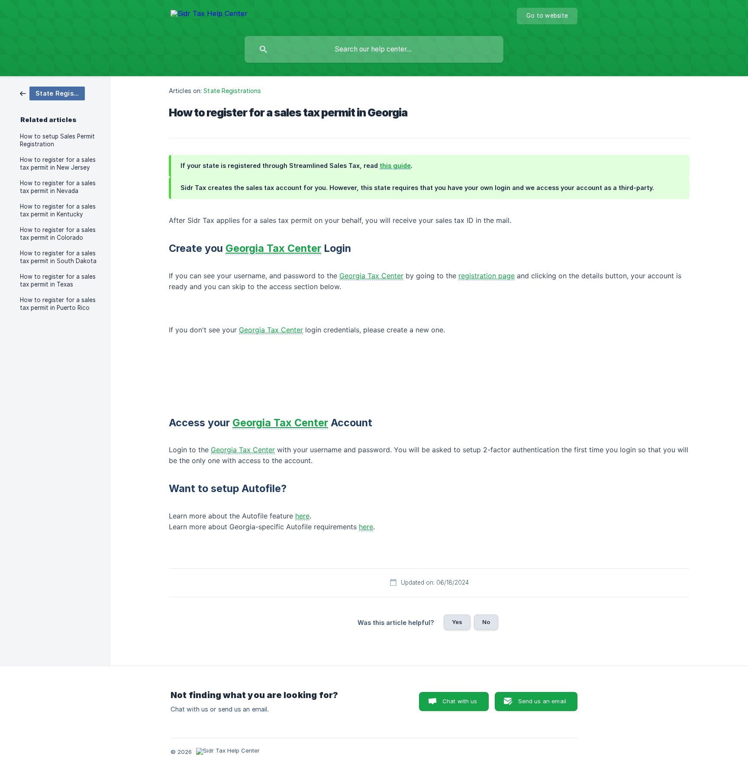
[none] (209, 15)
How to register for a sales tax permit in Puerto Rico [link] (58, 303)
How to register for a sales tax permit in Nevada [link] (58, 187)
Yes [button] (457, 621)
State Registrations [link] (232, 90)
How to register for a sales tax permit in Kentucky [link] (58, 210)
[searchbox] (374, 49)
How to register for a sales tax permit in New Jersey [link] (58, 163)
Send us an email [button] (542, 701)
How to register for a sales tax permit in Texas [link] (58, 280)
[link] (52, 93)
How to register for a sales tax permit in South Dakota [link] (58, 257)
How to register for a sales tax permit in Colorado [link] (58, 233)
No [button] (486, 621)
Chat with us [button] (459, 701)
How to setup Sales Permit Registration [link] (57, 140)
